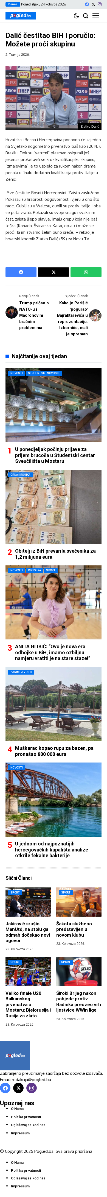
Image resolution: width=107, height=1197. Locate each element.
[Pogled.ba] (20, 16)
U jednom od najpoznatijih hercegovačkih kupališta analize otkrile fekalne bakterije (51, 849)
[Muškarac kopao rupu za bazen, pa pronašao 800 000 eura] (53, 704)
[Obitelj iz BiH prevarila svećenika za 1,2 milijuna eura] (53, 507)
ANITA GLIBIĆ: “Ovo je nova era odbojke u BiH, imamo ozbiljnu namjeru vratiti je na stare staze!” (52, 652)
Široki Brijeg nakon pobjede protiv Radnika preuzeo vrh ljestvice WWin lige (78, 1001)
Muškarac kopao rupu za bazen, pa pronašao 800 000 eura (54, 751)
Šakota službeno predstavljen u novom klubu (74, 929)
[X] (93, 4)
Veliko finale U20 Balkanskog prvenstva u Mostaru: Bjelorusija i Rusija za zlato (28, 1004)
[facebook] (87, 4)
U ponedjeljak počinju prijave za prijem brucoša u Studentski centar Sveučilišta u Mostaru (55, 455)
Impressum (20, 1133)
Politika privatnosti (26, 1117)
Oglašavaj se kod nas (28, 1125)
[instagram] (100, 4)
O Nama (17, 1109)
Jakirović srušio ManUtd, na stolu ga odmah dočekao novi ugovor (27, 932)
